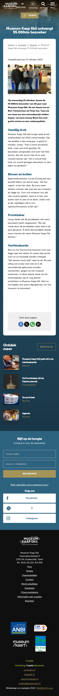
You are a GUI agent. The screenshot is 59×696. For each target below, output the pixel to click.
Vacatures (29, 588)
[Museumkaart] (21, 643)
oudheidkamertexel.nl (30, 683)
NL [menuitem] (33, 4)
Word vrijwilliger (29, 584)
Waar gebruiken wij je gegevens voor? (29, 485)
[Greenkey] (40, 643)
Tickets (32, 15)
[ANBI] (19, 628)
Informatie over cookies (29, 596)
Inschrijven (30, 473)
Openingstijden (29, 575)
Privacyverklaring (29, 592)
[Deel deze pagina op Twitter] (26, 324)
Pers (29, 566)
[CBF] (41, 628)
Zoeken (43, 8)
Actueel (22, 45)
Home (11, 45)
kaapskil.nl (29, 674)
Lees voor (21, 6)
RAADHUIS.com (45, 688)
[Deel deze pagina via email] (38, 324)
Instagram (32, 518)
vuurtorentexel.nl (29, 679)
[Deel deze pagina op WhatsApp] (32, 324)
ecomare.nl (29, 670)
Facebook (31, 497)
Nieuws (33, 45)
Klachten (29, 601)
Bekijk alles (46, 347)
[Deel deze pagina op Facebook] (20, 324)
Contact (29, 579)
